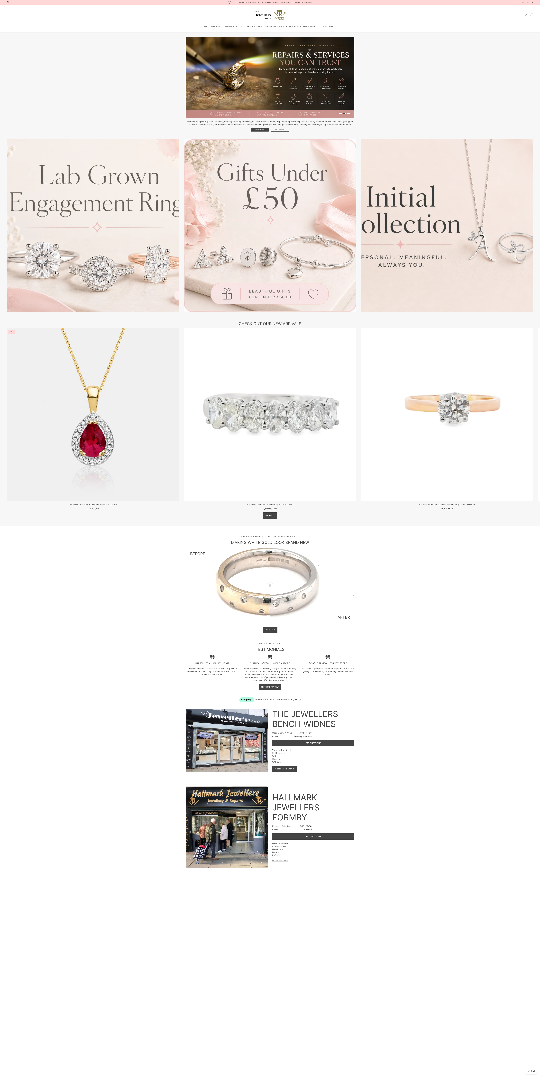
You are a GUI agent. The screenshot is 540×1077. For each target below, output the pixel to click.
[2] (344, 114)
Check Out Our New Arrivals (270, 323)
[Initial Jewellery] (447, 225)
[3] (348, 114)
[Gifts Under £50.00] (270, 225)
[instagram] (7, 2)
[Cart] (531, 14)
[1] (340, 114)
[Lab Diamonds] (93, 225)
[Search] (8, 14)
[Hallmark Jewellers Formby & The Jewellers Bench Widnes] (270, 14)
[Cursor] (270, 585)
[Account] (526, 14)
